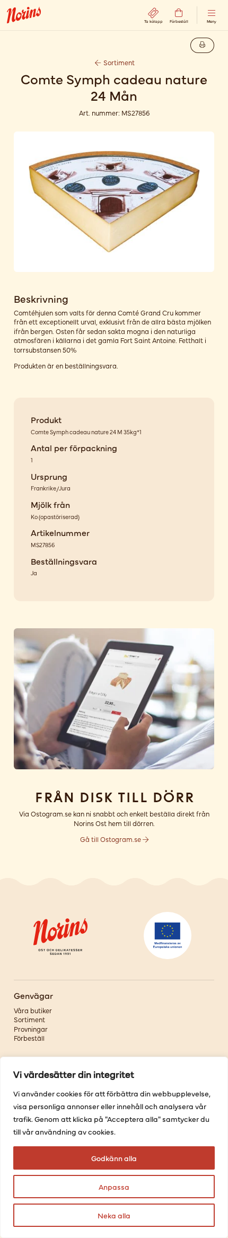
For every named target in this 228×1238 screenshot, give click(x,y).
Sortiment (118, 62)
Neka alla (114, 1215)
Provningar (31, 1028)
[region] (114, 1147)
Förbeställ (29, 1037)
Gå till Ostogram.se (111, 839)
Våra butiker (33, 1010)
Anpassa (114, 1186)
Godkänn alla (114, 1158)
